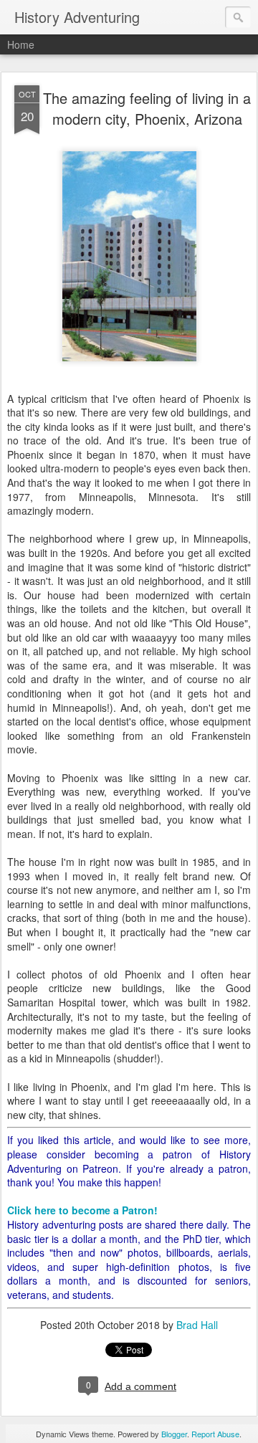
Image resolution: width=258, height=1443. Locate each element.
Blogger (174, 1433)
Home (20, 44)
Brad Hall (197, 1325)
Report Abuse (215, 1433)
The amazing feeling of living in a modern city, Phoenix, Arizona (147, 108)
